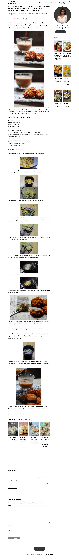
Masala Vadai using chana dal (22, 108)
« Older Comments (12, 488)
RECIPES (53, 2)
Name (9, 525)
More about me (60, 32)
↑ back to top (39, 549)
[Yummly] (23, 19)
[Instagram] (64, 2)
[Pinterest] (15, 19)
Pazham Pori (43, 26)
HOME (40, 2)
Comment (10, 505)
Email (9, 530)
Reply (46, 483)
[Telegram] (17, 19)
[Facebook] (60, 2)
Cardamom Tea (41, 406)
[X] (9, 19)
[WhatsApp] (20, 19)
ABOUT (46, 2)
